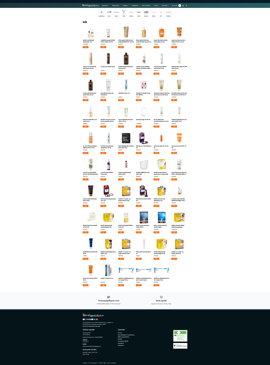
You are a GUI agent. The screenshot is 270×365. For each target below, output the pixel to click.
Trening (156, 5)
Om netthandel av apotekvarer (126, 335)
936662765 (97, 337)
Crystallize (114, 363)
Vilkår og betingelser (123, 337)
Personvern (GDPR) (123, 341)
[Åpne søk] (179, 5)
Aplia (105, 363)
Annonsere (121, 345)
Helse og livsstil (146, 5)
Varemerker (165, 5)
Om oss (120, 333)
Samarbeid (121, 343)
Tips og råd (174, 5)
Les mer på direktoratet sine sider (91, 326)
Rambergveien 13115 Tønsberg (87, 333)
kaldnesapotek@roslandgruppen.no (92, 346)
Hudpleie (125, 5)
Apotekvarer (105, 5)
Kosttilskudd (135, 5)
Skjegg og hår (115, 5)
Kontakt (120, 339)
